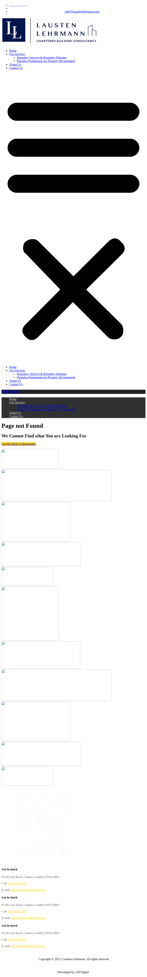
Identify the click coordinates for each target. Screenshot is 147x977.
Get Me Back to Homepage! (19, 444)
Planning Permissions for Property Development (46, 61)
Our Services (17, 54)
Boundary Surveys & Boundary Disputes (42, 57)
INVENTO (10, 392)
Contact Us (16, 68)
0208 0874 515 (17, 883)
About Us (15, 64)
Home (13, 50)
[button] (73, 217)
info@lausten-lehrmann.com (81, 11)
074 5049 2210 (17, 911)
